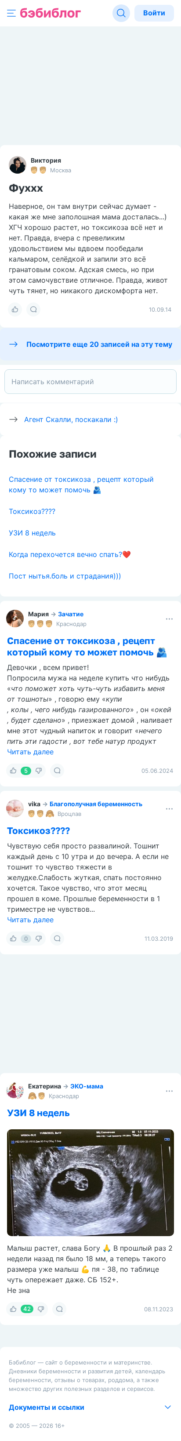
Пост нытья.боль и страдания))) (65, 575)
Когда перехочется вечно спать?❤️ (70, 554)
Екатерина (44, 1086)
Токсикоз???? (32, 511)
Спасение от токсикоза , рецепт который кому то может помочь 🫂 (87, 646)
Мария (38, 614)
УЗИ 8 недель (32, 532)
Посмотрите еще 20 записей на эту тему (99, 344)
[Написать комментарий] (90, 381)
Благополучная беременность (96, 804)
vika (34, 804)
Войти (154, 12)
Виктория (46, 160)
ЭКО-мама (86, 1086)
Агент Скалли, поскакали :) (71, 419)
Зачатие (70, 614)
